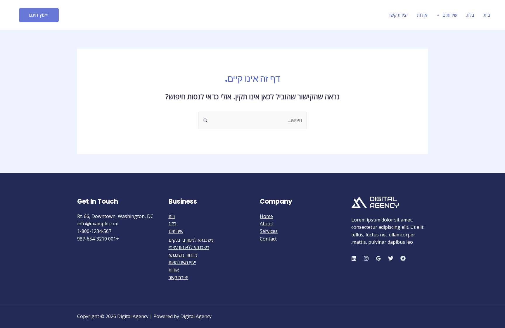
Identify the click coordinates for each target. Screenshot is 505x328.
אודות (422, 15)
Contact (268, 239)
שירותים (449, 15)
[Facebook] (403, 258)
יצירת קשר (398, 15)
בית (487, 15)
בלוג (470, 15)
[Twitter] (390, 258)
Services (269, 231)
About (266, 223)
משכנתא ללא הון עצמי (189, 247)
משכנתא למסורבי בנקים (191, 240)
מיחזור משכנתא (183, 255)
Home (266, 216)
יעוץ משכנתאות (182, 262)
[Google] (378, 258)
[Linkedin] (354, 258)
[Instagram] (366, 258)
